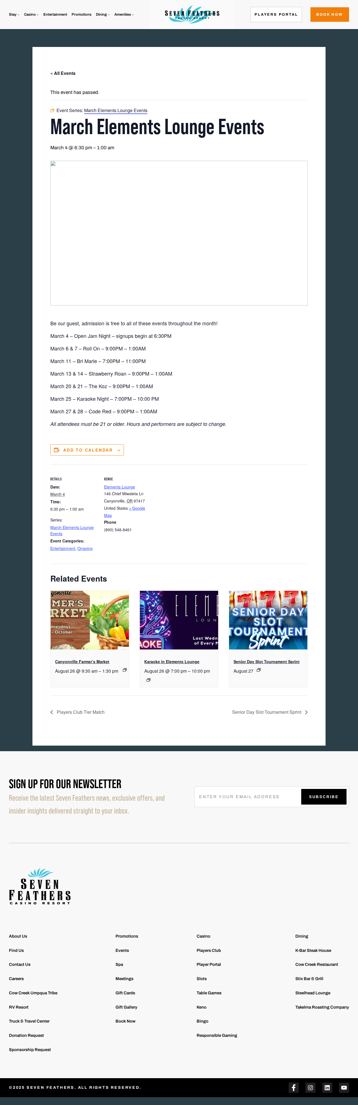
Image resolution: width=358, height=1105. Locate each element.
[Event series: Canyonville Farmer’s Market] (125, 670)
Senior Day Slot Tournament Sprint (267, 661)
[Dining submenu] (109, 14)
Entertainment (62, 548)
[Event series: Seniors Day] (259, 670)
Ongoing (85, 548)
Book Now (329, 14)
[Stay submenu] (18, 14)
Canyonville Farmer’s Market (82, 661)
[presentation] (90, 620)
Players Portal (276, 14)
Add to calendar (88, 450)
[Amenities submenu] (133, 14)
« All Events (63, 73)
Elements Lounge (119, 487)
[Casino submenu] (38, 14)
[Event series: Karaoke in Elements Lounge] (148, 680)
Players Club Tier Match (80, 712)
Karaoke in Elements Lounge (171, 661)
